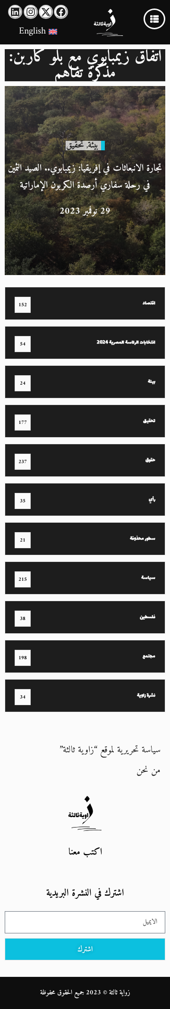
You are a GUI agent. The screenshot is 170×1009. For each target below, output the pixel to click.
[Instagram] (31, 12)
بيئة (93, 145)
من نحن (148, 770)
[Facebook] (61, 12)
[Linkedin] (15, 12)
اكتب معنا (85, 852)
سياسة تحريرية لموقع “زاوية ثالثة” (110, 750)
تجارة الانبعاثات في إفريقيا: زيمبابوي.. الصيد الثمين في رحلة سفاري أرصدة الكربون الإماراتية (85, 177)
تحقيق (75, 145)
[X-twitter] (46, 12)
